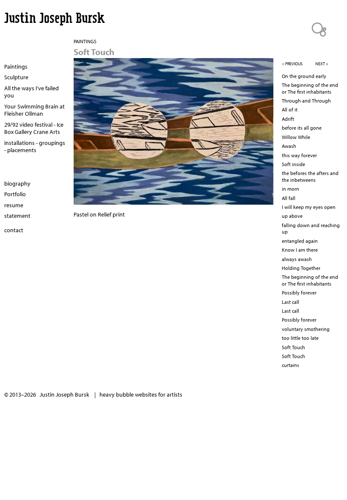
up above (292, 216)
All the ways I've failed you (31, 92)
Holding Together (301, 268)
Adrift (288, 119)
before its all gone (302, 128)
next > (321, 64)
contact (13, 230)
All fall (288, 198)
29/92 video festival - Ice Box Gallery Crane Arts (33, 128)
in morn (290, 189)
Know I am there (300, 250)
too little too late (300, 338)
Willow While (296, 137)
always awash (297, 259)
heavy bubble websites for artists (140, 394)
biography (17, 183)
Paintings (16, 66)
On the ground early (304, 76)
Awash (289, 146)
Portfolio (15, 194)
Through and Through (306, 100)
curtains (290, 365)
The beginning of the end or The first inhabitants (310, 88)
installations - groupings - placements (34, 146)
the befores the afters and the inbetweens (310, 176)
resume (13, 205)
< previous (292, 64)
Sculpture (16, 77)
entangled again (300, 241)
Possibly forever (299, 292)
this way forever (299, 155)
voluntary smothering (306, 329)
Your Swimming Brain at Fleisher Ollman (34, 110)
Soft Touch (293, 347)
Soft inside (293, 164)
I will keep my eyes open (309, 207)
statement (17, 215)
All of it (289, 109)
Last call (290, 302)
